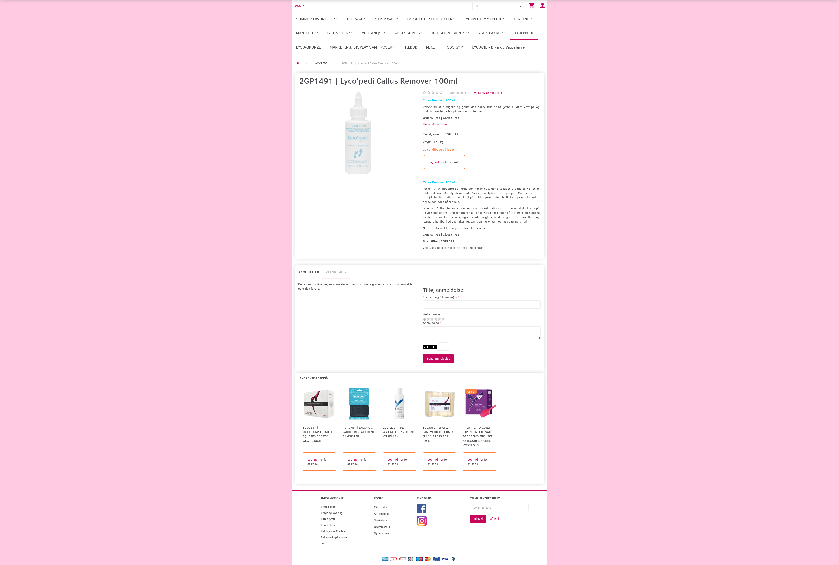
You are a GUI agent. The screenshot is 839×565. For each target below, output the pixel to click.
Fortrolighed (328, 506)
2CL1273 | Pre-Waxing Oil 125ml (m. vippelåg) (399, 431)
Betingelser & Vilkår (333, 531)
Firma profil (328, 519)
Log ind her (436, 162)
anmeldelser (456, 92)
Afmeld (494, 518)
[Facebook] (422, 508)
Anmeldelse (431, 323)
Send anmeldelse (438, 358)
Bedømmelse (431, 314)
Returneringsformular (334, 537)
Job (323, 543)
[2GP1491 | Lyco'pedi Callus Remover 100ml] (357, 133)
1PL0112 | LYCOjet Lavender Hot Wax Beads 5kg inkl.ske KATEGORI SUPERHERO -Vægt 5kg (478, 436)
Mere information (435, 124)
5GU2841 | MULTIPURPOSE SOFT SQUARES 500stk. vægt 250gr (317, 434)
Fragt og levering (331, 513)
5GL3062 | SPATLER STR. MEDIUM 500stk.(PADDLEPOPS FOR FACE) (438, 434)
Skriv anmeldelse (489, 92)
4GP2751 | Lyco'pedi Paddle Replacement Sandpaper (358, 431)
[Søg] (521, 6)
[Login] (542, 5)
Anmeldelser (308, 272)
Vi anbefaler (336, 272)
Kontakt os (328, 525)
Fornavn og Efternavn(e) (440, 297)
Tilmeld (478, 518)
